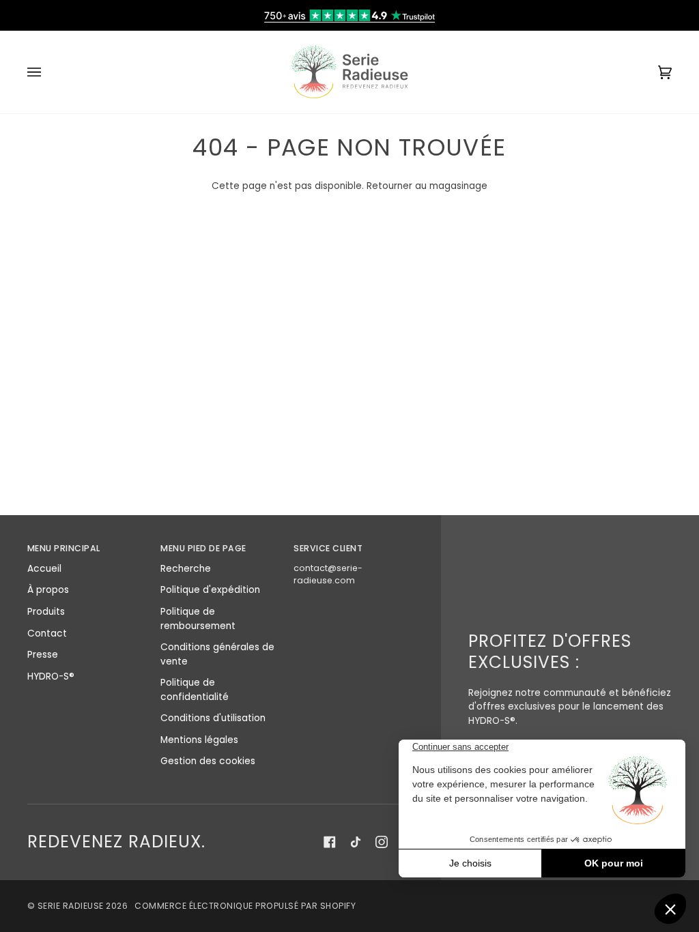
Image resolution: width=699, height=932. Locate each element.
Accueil (44, 568)
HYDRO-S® (50, 676)
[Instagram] (381, 842)
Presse (42, 654)
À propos (48, 589)
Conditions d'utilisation (213, 718)
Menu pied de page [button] (203, 548)
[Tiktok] (356, 842)
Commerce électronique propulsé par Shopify (245, 906)
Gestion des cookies (207, 761)
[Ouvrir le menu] (47, 72)
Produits (46, 611)
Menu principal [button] (63, 548)
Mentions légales (199, 739)
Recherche (185, 568)
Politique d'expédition (210, 589)
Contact (47, 633)
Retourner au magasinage (427, 185)
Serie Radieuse (71, 906)
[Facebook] (330, 842)
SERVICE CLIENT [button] (328, 548)
